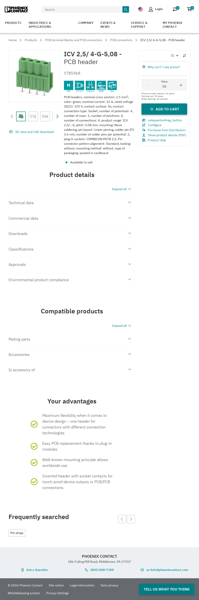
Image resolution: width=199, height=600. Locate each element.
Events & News (108, 25)
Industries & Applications (40, 25)
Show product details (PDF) (167, 135)
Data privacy (109, 585)
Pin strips (17, 533)
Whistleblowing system (24, 593)
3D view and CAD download (34, 132)
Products (13, 23)
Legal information (82, 585)
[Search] (125, 9)
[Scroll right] (57, 116)
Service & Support (139, 25)
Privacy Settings (57, 593)
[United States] (140, 9)
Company (85, 23)
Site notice (56, 585)
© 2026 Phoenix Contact (25, 585)
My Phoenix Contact (172, 25)
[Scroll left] (12, 116)
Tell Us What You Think (167, 589)
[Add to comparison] (184, 55)
